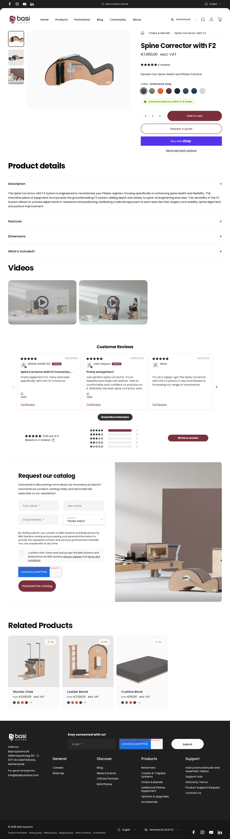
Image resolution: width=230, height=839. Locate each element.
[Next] (121, 69)
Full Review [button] (28, 405)
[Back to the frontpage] (142, 33)
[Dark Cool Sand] (152, 91)
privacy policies (73, 556)
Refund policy (50, 832)
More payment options (181, 150)
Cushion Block (132, 692)
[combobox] (213, 4)
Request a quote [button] (181, 129)
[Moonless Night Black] (177, 91)
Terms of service (83, 832)
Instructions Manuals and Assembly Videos (203, 769)
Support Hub (194, 776)
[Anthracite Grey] (143, 91)
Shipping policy (66, 832)
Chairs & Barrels (159, 33)
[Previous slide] (13, 387)
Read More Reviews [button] (115, 417)
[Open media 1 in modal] (78, 69)
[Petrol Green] (186, 91)
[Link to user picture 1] (25, 396)
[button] (149, 65)
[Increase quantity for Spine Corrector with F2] (161, 116)
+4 (30, 702)
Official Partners (108, 778)
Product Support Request (203, 787)
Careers (58, 767)
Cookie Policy (99, 832)
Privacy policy (35, 832)
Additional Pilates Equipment (153, 789)
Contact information (17, 832)
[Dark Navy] (194, 91)
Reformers (148, 767)
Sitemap (58, 773)
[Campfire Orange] (160, 91)
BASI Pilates (104, 784)
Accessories (149, 802)
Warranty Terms (197, 782)
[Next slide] (216, 387)
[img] (29, 359)
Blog (100, 767)
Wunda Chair (23, 692)
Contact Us (193, 793)
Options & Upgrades (155, 796)
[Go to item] (16, 39)
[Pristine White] (202, 91)
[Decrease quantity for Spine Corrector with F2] (145, 116)
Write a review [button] (188, 438)
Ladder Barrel (77, 692)
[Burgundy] (169, 91)
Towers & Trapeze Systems (153, 775)
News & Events (106, 773)
